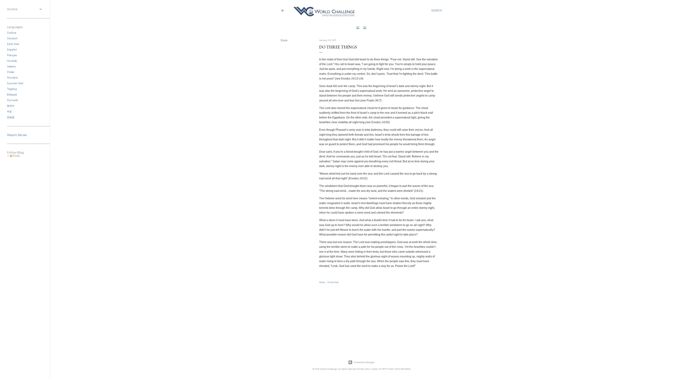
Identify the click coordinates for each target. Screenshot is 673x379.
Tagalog (12, 89)
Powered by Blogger (364, 362)
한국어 (10, 105)
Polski (10, 72)
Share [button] (284, 40)
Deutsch (12, 38)
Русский (12, 100)
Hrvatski (12, 60)
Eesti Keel (13, 44)
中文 (9, 111)
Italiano (11, 66)
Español (12, 49)
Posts (16, 155)
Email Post (333, 282)
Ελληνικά (12, 94)
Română (12, 77)
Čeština (11, 32)
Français (12, 55)
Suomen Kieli (15, 83)
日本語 (10, 117)
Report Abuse (17, 135)
